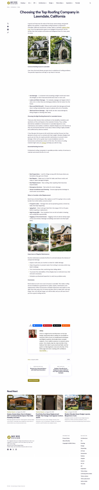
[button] (90, 3)
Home (8, 7)
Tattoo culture (84, 476)
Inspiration (83, 468)
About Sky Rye (66, 441)
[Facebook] (10, 449)
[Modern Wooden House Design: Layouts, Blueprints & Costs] (78, 402)
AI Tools (83, 451)
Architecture (13, 7)
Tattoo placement (85, 478)
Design (82, 446)
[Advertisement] (49, 83)
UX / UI (82, 463)
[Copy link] (7, 32)
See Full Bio (43, 350)
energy (44, 143)
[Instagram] (16, 449)
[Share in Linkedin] (7, 29)
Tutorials (83, 483)
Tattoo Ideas (84, 471)
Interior (83, 461)
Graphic (83, 458)
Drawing (83, 443)
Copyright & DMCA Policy (69, 443)
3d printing (83, 448)
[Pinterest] (8, 449)
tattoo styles (84, 481)
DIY (81, 466)
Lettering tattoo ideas (86, 473)
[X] (13, 449)
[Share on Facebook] (7, 26)
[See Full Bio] (47, 351)
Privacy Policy (20, 445)
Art (81, 441)
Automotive (84, 453)
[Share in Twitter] (7, 23)
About (8, 445)
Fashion (83, 456)
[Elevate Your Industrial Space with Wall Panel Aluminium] (38, 370)
